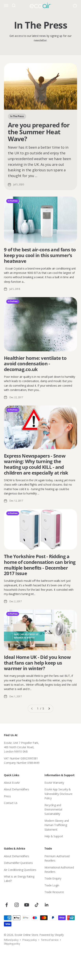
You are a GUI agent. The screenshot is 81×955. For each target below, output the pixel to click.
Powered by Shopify (51, 935)
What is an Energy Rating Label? (19, 879)
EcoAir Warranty (54, 782)
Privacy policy (29, 940)
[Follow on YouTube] (26, 904)
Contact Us (10, 803)
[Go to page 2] (49, 708)
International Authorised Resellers (59, 869)
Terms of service (50, 940)
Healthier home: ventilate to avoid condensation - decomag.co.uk (35, 364)
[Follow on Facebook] (6, 904)
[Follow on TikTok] (36, 904)
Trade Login (51, 885)
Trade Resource (54, 892)
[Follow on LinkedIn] (46, 904)
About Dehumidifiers (16, 789)
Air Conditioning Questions (20, 870)
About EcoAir (12, 782)
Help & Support (53, 836)
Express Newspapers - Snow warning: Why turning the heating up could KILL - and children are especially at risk (36, 464)
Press (7, 796)
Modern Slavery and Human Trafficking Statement (56, 825)
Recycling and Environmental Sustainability (53, 809)
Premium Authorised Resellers (57, 858)
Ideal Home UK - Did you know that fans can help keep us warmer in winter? (37, 663)
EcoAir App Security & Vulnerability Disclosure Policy (58, 793)
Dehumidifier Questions (18, 863)
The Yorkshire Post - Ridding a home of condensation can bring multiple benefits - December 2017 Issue (39, 564)
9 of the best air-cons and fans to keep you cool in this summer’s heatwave (40, 255)
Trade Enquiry (52, 878)
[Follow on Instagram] (16, 904)
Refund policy (11, 940)
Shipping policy (12, 943)
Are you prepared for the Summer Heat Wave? (39, 132)
